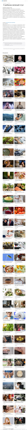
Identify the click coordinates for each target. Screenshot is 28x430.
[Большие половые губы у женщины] (19, 142)
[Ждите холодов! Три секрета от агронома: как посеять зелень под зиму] (8, 142)
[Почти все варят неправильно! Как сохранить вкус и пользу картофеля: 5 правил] (8, 200)
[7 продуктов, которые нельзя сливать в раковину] (19, 235)
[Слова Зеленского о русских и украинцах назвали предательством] (19, 60)
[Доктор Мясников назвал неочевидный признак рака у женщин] (8, 305)
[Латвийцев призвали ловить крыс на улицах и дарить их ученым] (19, 95)
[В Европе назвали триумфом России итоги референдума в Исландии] (8, 95)
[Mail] (2, 1)
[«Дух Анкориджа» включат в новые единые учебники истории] (8, 224)
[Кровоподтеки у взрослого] (19, 352)
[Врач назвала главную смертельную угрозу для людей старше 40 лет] (19, 188)
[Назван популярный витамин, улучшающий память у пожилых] (8, 188)
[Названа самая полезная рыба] (8, 60)
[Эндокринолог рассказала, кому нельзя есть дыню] (19, 270)
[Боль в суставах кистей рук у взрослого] (8, 352)
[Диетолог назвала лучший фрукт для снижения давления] (8, 329)
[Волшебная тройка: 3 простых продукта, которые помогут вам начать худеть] (8, 270)
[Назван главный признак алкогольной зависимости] (19, 259)
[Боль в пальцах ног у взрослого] (8, 375)
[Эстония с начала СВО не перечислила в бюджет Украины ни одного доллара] (8, 130)
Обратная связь (23, 429)
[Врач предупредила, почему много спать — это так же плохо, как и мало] (19, 282)
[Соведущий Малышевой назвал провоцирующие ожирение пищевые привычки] (19, 375)
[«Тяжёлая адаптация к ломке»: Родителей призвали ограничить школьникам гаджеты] (8, 364)
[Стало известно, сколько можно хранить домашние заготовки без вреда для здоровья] (8, 399)
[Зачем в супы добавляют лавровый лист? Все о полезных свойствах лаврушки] (8, 294)
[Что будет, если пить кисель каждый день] (8, 212)
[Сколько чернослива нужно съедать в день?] (8, 282)
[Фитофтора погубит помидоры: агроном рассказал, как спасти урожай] (19, 212)
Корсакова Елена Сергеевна (10, 22)
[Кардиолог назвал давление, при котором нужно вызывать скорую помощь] (19, 118)
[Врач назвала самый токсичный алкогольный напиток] (8, 177)
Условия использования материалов (17, 429)
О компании (3, 429)
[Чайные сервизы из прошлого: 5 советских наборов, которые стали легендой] (19, 399)
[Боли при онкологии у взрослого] (19, 387)
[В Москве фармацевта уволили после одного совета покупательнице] (19, 247)
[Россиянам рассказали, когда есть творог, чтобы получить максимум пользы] (8, 83)
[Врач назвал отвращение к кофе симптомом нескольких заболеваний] (8, 317)
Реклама (6, 429)
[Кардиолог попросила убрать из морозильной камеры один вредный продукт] (19, 165)
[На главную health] (5, 1)
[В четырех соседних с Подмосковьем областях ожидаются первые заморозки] (8, 247)
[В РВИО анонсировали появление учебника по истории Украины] (8, 259)
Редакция (12, 429)
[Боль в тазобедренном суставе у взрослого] (8, 340)
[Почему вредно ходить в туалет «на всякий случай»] (19, 305)
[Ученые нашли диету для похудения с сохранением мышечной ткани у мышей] (19, 177)
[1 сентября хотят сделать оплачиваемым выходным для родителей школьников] (19, 410)
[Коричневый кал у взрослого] (19, 200)
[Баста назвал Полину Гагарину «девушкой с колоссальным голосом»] (8, 107)
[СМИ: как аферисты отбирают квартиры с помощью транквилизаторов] (8, 235)
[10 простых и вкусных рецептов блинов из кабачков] (19, 294)
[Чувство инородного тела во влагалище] (19, 224)
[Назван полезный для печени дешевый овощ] (19, 83)
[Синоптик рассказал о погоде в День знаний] (19, 422)
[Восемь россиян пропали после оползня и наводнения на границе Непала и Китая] (8, 387)
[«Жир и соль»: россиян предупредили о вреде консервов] (8, 153)
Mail (1, 429)
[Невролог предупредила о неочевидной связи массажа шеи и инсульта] (8, 410)
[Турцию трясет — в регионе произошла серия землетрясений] (19, 130)
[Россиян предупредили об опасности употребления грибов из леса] (19, 364)
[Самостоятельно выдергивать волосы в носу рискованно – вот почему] (8, 422)
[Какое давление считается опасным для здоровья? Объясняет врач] (8, 72)
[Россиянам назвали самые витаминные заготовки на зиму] (19, 340)
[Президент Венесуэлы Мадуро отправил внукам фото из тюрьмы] (19, 107)
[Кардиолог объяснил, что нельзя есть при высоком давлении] (8, 165)
